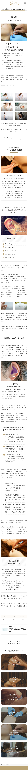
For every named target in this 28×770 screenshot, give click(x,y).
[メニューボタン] (25, 3)
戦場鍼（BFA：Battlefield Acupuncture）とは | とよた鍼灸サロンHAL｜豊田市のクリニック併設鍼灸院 (17, 629)
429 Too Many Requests (8, 138)
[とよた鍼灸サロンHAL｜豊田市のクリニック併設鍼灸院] (14, 3)
